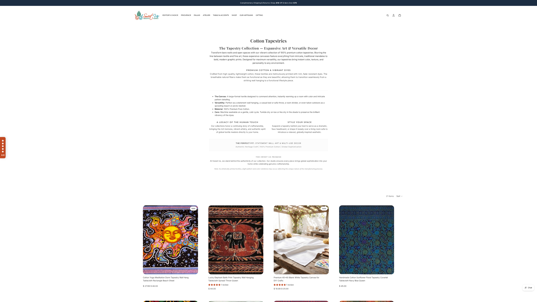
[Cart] (400, 15)
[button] (399, 196)
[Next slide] (194, 240)
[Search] (388, 15)
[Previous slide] (147, 240)
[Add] (193, 269)
